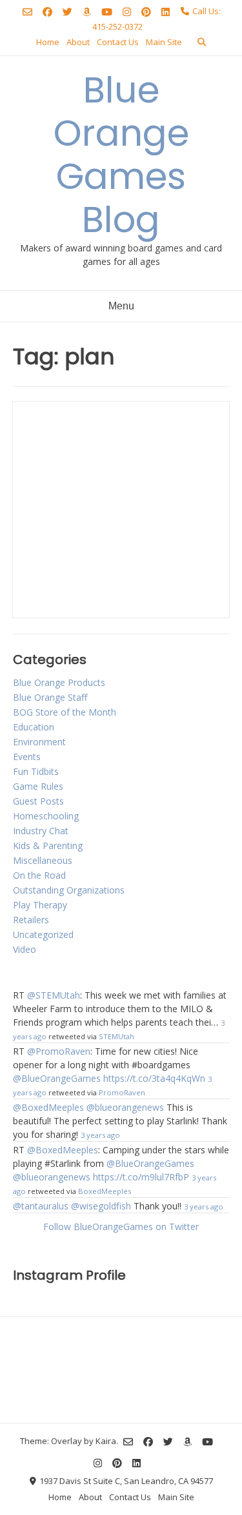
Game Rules (38, 786)
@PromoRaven (58, 1051)
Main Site (164, 42)
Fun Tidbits (36, 771)
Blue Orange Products (59, 682)
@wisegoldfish (101, 1206)
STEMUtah (116, 1036)
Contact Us (118, 42)
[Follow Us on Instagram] (126, 12)
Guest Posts (38, 801)
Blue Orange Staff (50, 697)
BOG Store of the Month (64, 712)
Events (27, 756)
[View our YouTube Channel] (107, 12)
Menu (121, 305)
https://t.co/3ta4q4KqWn (154, 1078)
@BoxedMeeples (48, 1107)
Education (33, 727)
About (78, 42)
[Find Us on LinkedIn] (165, 12)
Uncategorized (43, 934)
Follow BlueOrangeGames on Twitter (121, 1226)
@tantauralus (40, 1206)
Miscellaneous (42, 860)
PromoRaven (122, 1092)
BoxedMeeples (104, 1191)
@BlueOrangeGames (57, 1078)
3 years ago (100, 1135)
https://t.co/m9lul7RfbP (141, 1177)
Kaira (106, 1441)
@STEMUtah (53, 995)
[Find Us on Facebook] (47, 12)
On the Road (39, 875)
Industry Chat (40, 831)
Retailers (31, 920)
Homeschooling (46, 816)
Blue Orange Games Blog (121, 155)
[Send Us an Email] (27, 12)
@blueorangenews (125, 1107)
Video (24, 949)
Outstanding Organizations (69, 890)
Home (47, 42)
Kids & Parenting (48, 845)
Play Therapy (40, 905)
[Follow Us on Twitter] (67, 12)
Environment (39, 742)
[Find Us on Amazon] (86, 12)
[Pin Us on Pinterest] (146, 12)
